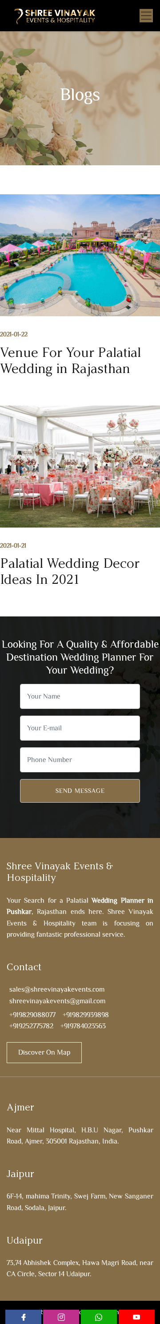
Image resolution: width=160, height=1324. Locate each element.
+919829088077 (32, 1014)
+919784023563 (83, 1026)
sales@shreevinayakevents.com (56, 989)
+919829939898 (86, 1014)
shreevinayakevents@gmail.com (57, 1001)
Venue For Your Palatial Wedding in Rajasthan (70, 360)
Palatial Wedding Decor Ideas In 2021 (70, 571)
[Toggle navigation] (146, 15)
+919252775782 (31, 1026)
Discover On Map (44, 1052)
